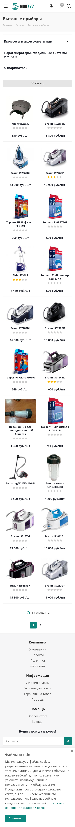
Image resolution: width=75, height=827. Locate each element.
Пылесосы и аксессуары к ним (28, 41)
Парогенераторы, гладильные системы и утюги (35, 54)
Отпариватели (16, 68)
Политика (37, 660)
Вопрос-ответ (37, 716)
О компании (37, 649)
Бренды (37, 722)
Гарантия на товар (37, 694)
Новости (37, 655)
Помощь (37, 699)
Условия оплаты (37, 683)
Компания (37, 642)
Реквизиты (38, 666)
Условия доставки (37, 688)
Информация (37, 675)
